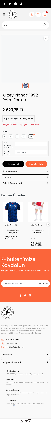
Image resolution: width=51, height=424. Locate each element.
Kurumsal (7, 354)
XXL (31, 136)
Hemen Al (13, 164)
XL (24, 136)
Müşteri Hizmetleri (12, 362)
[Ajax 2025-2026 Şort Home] (38, 212)
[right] (48, 224)
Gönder (45, 283)
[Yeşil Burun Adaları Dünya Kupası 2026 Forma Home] (13, 212)
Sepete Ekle (36, 164)
